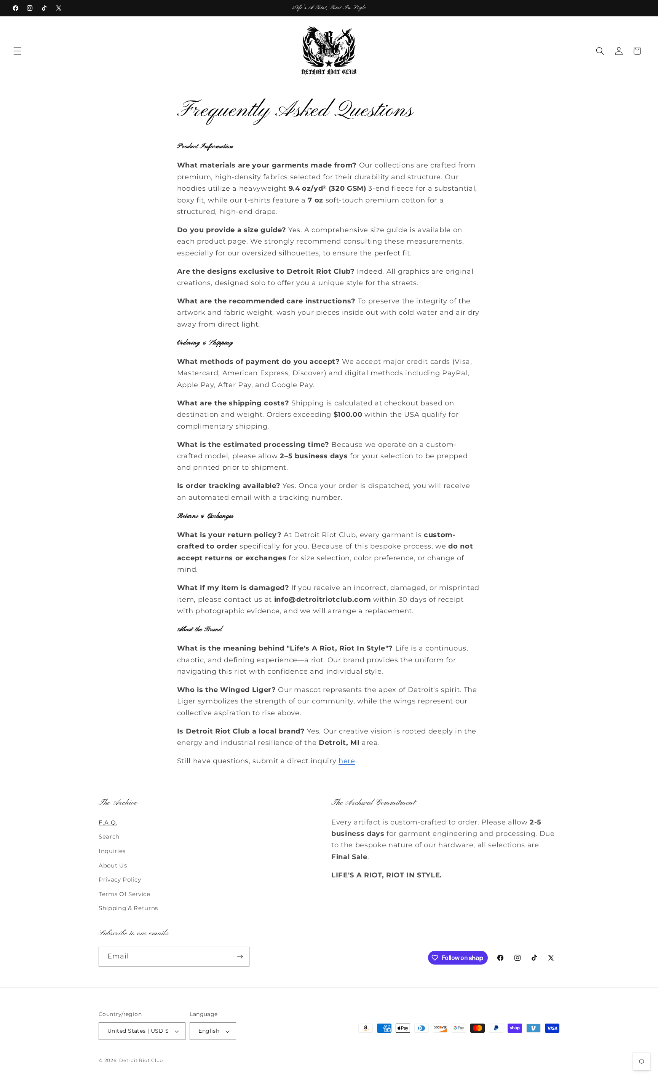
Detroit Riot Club (141, 1060)
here (347, 761)
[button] (17, 51)
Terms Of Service (124, 894)
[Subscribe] (240, 956)
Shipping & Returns (128, 908)
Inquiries (112, 851)
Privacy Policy (120, 879)
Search (109, 836)
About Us (113, 865)
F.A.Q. (108, 822)
